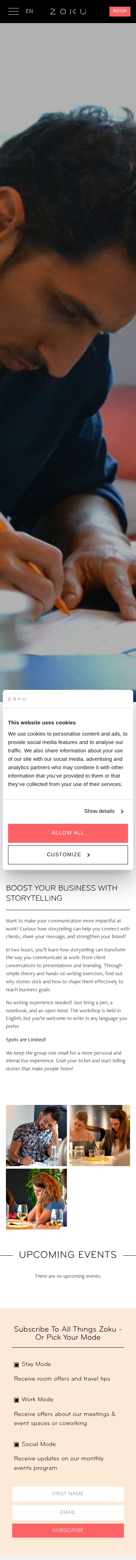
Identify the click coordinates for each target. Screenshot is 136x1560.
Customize (64, 855)
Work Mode (37, 1400)
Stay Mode (36, 1365)
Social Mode (39, 1445)
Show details (99, 812)
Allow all (68, 833)
